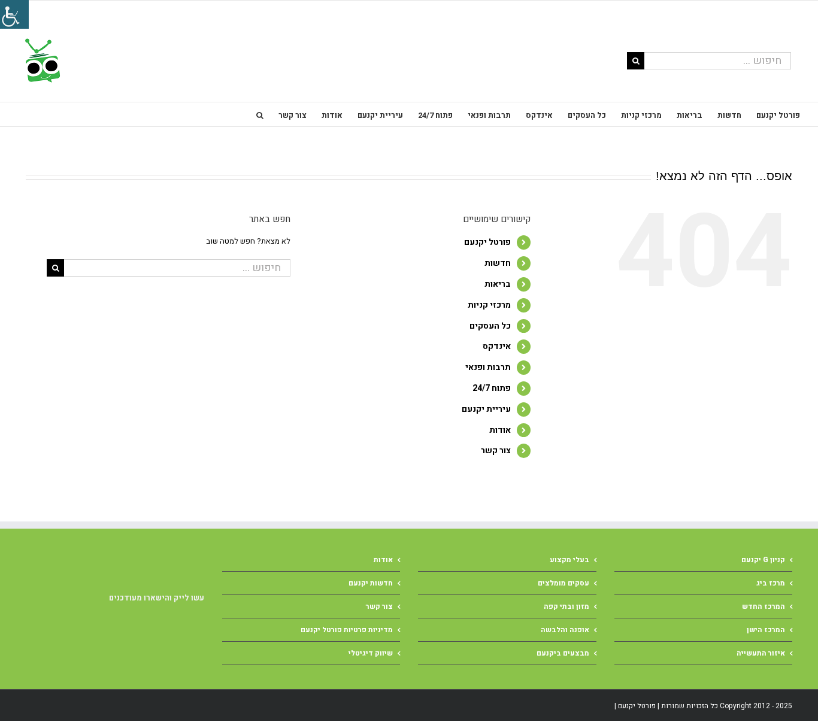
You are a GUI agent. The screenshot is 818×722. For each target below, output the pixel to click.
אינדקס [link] (497, 346)
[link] (41, 60)
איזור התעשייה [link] (761, 653)
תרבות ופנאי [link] (488, 367)
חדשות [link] (497, 263)
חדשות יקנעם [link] (371, 583)
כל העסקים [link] (490, 326)
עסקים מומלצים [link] (563, 583)
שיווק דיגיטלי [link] (371, 653)
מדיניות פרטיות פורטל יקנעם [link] (347, 629)
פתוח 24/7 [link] (491, 388)
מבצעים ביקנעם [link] (563, 653)
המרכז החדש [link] (763, 606)
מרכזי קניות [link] (489, 305)
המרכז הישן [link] (766, 629)
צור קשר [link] (496, 450)
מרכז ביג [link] (770, 583)
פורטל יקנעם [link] (487, 242)
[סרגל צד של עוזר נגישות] (14, 14)
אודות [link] (500, 430)
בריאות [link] (497, 284)
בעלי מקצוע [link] (569, 559)
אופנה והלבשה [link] (565, 629)
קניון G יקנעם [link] (763, 559)
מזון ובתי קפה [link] (566, 606)
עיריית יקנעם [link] (486, 409)
